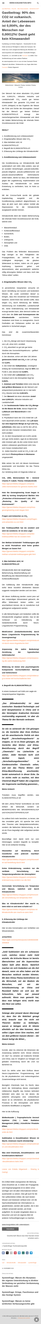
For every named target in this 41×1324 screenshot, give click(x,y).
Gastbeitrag (6, 8)
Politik (14, 8)
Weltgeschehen (22, 8)
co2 (3, 1262)
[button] (20, 78)
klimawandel (22, 1262)
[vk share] (27, 1253)
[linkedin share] (19, 1253)
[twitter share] (7, 1252)
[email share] (11, 1253)
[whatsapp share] (23, 1253)
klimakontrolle (11, 1262)
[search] (38, 3)
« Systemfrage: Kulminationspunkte (14, 1246)
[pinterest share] (15, 1253)
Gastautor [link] (25, 55)
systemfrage (32, 1262)
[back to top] (36, 1319)
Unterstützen (10, 1229)
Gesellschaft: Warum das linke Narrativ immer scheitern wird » (23, 1237)
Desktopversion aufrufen (24, 1318)
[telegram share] (31, 1253)
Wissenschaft (34, 8)
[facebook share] (3, 1253)
